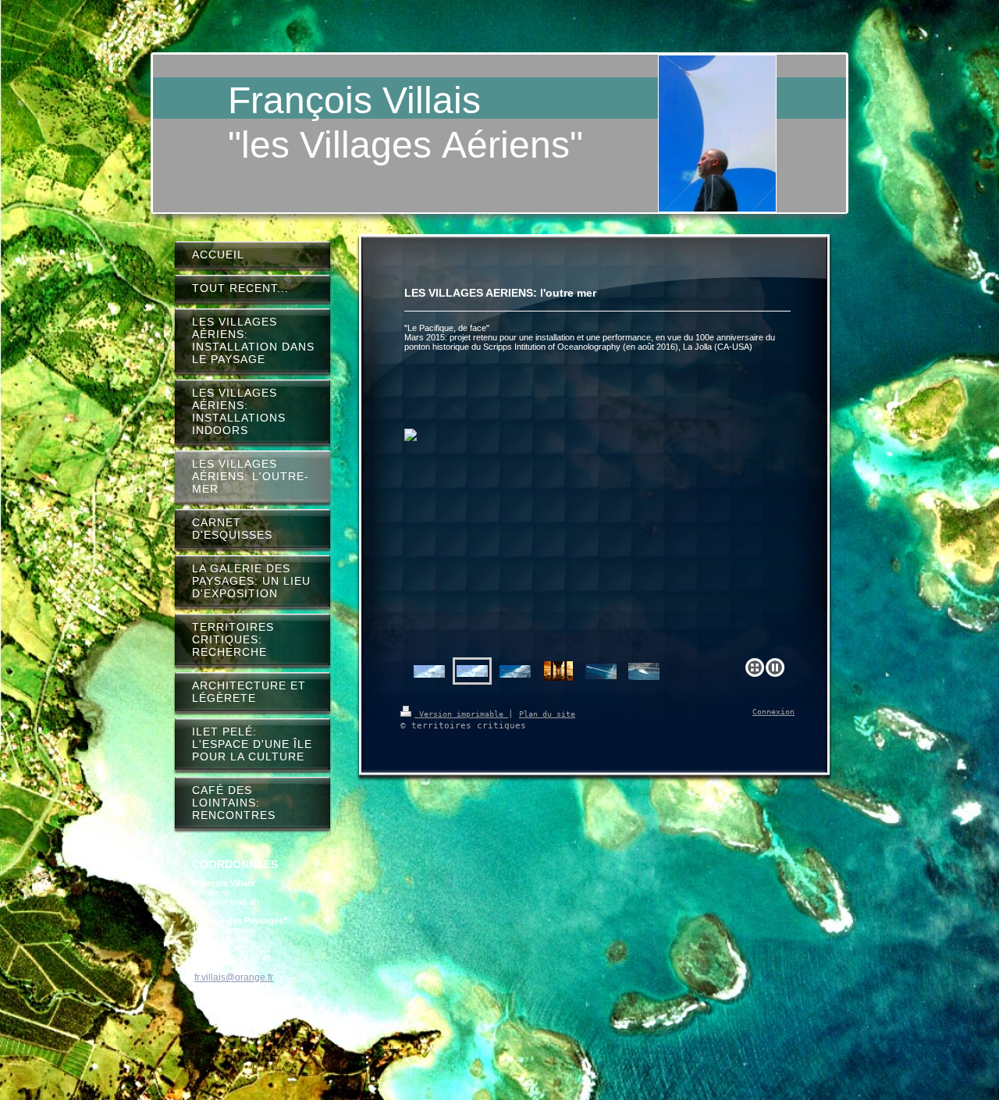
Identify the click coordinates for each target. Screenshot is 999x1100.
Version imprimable (461, 714)
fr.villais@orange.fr (233, 977)
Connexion (773, 711)
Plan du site (547, 714)
